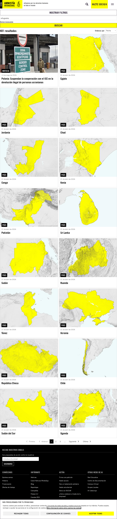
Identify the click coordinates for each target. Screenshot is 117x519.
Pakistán (5, 232)
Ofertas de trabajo (8, 487)
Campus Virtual (93, 484)
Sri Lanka (65, 232)
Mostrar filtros (58, 12)
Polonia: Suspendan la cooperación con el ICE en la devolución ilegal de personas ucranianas (27, 80)
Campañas (34, 491)
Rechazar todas (21, 513)
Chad (63, 132)
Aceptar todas (95, 513)
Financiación (6, 484)
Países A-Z (34, 494)
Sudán (4, 283)
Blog (32, 484)
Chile (62, 383)
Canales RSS (35, 497)
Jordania (5, 132)
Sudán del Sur (8, 433)
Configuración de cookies (58, 513)
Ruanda (64, 283)
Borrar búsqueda (6, 22)
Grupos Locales (93, 487)
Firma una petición (66, 477)
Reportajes (34, 487)
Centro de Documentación (97, 481)
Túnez (4, 333)
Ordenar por (99, 30)
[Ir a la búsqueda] (87, 4)
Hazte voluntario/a (65, 487)
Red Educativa (93, 477)
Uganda (64, 433)
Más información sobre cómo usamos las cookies (64, 508)
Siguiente (72, 441)
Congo (4, 182)
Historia (5, 481)
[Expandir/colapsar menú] (112, 4)
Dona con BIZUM (65, 491)
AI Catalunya (92, 491)
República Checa (10, 383)
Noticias (33, 477)
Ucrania (64, 333)
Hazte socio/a (99, 4)
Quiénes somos (7, 477)
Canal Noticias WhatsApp (40, 481)
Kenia (63, 182)
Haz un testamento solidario (69, 484)
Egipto (63, 78)
